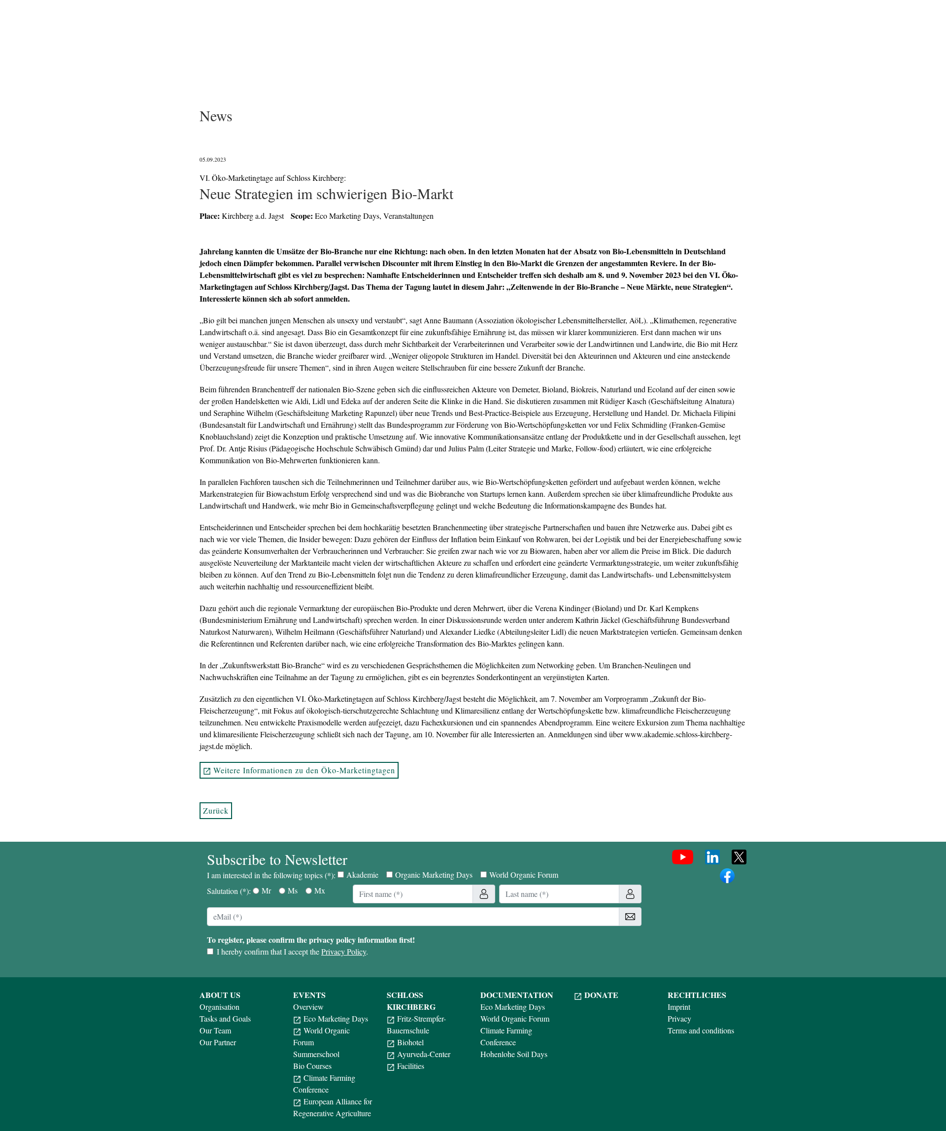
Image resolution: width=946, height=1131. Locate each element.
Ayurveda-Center (423, 1054)
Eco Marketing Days (336, 1018)
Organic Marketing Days (434, 874)
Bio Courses (312, 1066)
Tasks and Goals (225, 1018)
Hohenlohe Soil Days (513, 1054)
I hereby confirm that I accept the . (292, 951)
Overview (308, 1006)
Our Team (215, 1030)
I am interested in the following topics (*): (382, 874)
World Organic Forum (523, 874)
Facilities (410, 1066)
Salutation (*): (266, 890)
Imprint (679, 1006)
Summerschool (316, 1054)
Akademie (362, 874)
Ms (293, 890)
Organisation (219, 1006)
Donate (601, 994)
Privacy (679, 1018)
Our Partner (218, 1042)
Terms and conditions (701, 1030)
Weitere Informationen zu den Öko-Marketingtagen (304, 770)
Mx (319, 890)
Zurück (216, 810)
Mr (266, 890)
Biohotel (410, 1042)
